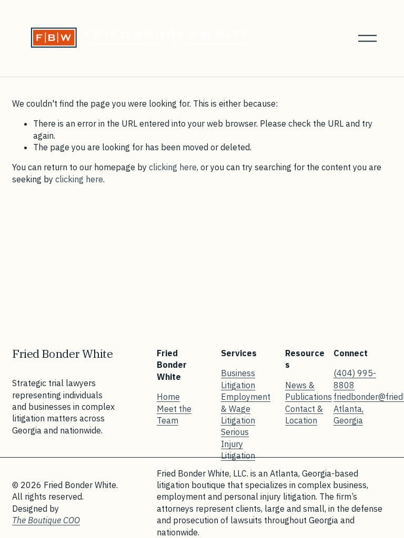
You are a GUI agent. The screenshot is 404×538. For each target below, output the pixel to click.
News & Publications (308, 391)
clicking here (173, 167)
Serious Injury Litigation (238, 444)
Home (168, 396)
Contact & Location (304, 415)
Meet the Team (174, 415)
